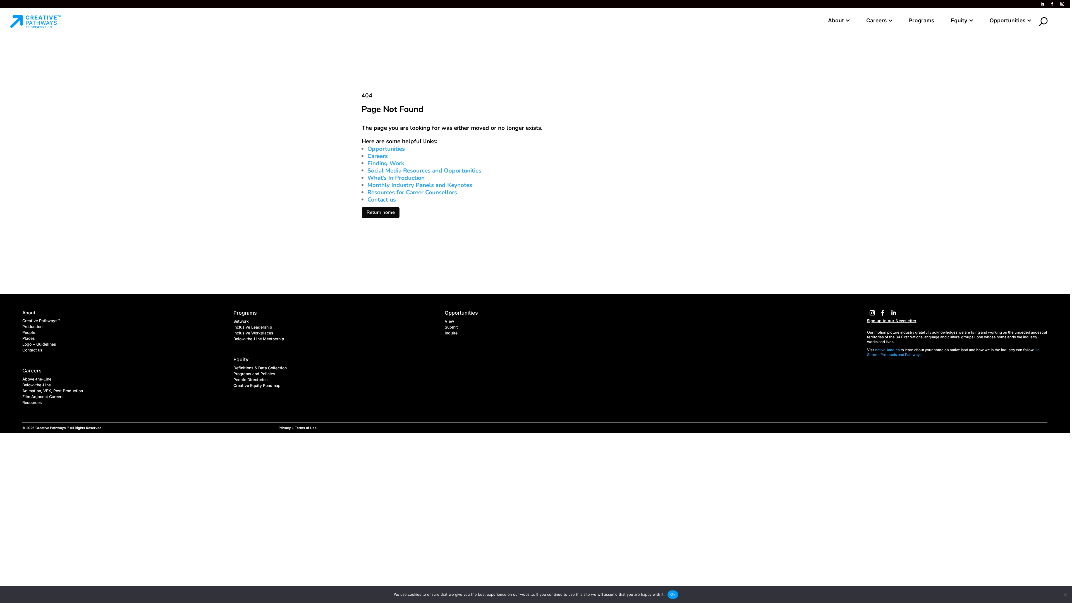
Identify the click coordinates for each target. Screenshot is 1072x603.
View (449, 321)
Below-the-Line (36, 384)
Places (28, 338)
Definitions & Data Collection (260, 367)
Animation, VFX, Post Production (52, 390)
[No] (1065, 594)
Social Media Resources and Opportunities (424, 170)
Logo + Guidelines (39, 344)
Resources (32, 402)
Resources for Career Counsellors (412, 192)
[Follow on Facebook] (1052, 4)
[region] (536, 301)
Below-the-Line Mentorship (258, 338)
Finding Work (385, 163)
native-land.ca (887, 350)
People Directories (250, 379)
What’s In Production (396, 178)
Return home (381, 212)
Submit (451, 327)
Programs (921, 20)
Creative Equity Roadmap (257, 385)
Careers (876, 20)
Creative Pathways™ (41, 320)
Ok (672, 594)
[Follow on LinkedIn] (1042, 4)
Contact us (381, 200)
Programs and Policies (254, 373)
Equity (959, 20)
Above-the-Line (36, 379)
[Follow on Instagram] (1062, 4)
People (28, 332)
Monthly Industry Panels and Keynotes (419, 185)
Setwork (241, 321)
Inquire (451, 333)
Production (32, 326)
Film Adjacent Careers (43, 396)
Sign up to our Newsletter (892, 320)
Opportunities (1007, 20)
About (836, 20)
